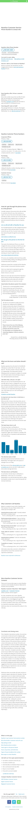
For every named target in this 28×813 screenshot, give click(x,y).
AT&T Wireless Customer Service (9, 779)
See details (18, 153)
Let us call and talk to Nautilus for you (12, 225)
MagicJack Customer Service (8, 784)
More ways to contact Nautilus (8, 754)
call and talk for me (17, 465)
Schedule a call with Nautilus (8, 394)
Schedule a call (4, 60)
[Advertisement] (14, 81)
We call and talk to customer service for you (12, 740)
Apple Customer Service (7, 781)
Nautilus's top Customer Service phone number (13, 738)
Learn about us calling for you (8, 236)
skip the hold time (16, 111)
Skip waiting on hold (19, 59)
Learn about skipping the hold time (9, 255)
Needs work (21, 794)
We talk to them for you (7, 59)
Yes (16, 794)
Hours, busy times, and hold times (9, 749)
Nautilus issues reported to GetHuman (10, 555)
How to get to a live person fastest (9, 747)
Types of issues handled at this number (11, 752)
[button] (26, 1)
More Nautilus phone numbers (8, 745)
